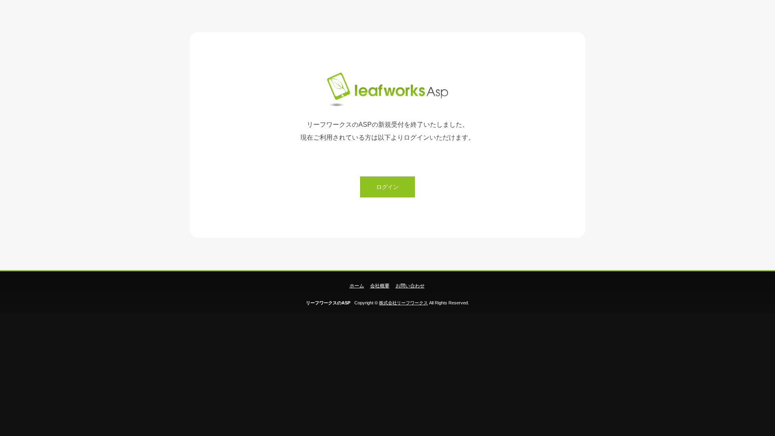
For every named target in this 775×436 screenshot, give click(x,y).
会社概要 (380, 286)
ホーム (357, 286)
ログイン (387, 187)
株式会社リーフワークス (403, 302)
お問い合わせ (410, 286)
